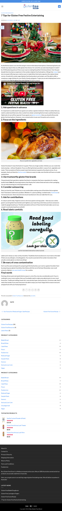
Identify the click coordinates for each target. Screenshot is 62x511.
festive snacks (22, 172)
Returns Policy (5, 461)
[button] (2, 6)
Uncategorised (5, 405)
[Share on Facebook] (26, 290)
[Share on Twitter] (29, 290)
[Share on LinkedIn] (38, 290)
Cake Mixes (4, 346)
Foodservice (4, 352)
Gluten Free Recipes (7, 324)
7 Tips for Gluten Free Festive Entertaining (13, 500)
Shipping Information (7, 457)
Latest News (4, 330)
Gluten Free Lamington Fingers (10, 493)
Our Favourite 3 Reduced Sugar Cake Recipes (16, 311)
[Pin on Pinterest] (35, 290)
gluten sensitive (36, 115)
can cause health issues (18, 270)
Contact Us (4, 451)
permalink (32, 295)
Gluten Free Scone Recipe (51, 311)
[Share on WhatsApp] (23, 290)
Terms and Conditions (7, 464)
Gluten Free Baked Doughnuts (10, 490)
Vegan (3, 368)
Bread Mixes (4, 343)
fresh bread (54, 192)
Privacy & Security (6, 454)
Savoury (3, 362)
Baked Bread (5, 340)
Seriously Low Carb (6, 365)
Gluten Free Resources (7, 12)
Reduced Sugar (5, 355)
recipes (55, 72)
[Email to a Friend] (32, 290)
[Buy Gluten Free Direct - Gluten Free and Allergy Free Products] (31, 6)
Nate (19, 20)
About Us (4, 448)
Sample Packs (5, 359)
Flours (3, 349)
